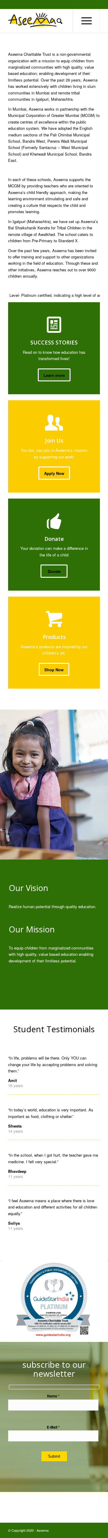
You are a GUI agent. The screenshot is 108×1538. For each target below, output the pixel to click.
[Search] (59, 21)
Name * (53, 1396)
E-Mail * (53, 1427)
